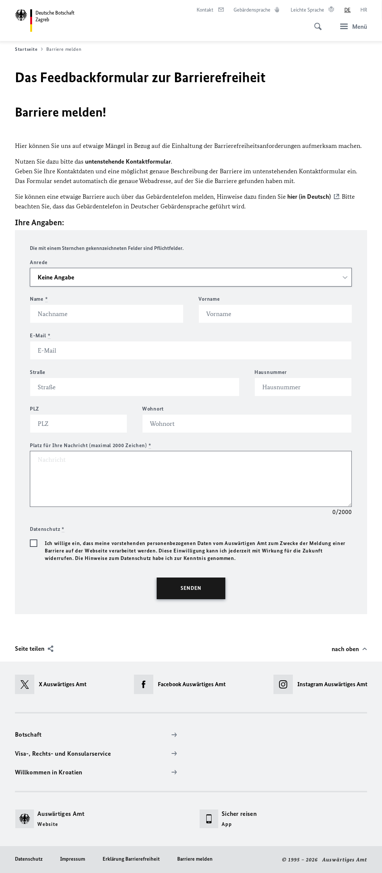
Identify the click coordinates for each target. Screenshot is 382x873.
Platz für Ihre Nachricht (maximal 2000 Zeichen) (90, 445)
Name (39, 299)
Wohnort (153, 409)
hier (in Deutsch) (309, 196)
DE (347, 10)
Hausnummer (270, 372)
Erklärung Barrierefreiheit (131, 859)
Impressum (72, 859)
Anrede (39, 262)
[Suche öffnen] (315, 22)
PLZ (34, 409)
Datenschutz (29, 859)
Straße (38, 372)
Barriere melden (195, 859)
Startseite (26, 49)
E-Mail (40, 335)
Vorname (209, 299)
